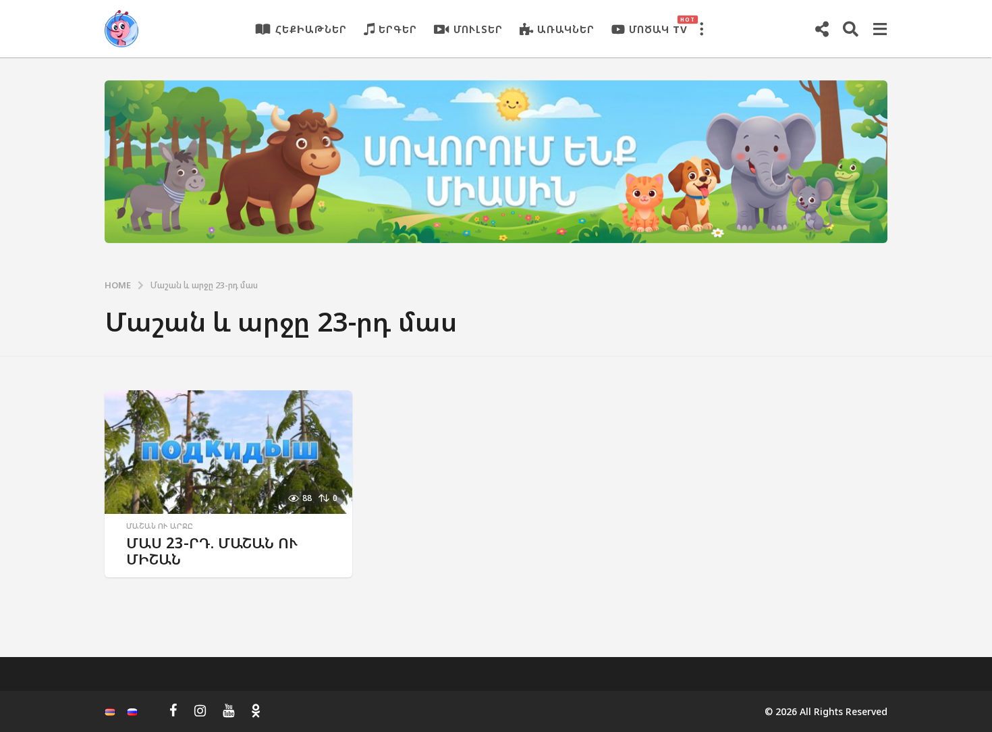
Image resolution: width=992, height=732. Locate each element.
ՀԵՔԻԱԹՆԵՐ (311, 29)
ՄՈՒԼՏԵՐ (478, 29)
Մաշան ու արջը (159, 526)
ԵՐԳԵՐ (398, 29)
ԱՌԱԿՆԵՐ (566, 29)
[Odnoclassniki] (255, 710)
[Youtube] (228, 710)
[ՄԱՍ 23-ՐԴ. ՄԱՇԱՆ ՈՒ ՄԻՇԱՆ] (228, 452)
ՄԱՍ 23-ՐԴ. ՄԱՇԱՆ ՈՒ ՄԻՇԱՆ (212, 551)
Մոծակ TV (658, 26)
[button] (701, 29)
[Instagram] (200, 710)
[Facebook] (173, 710)
